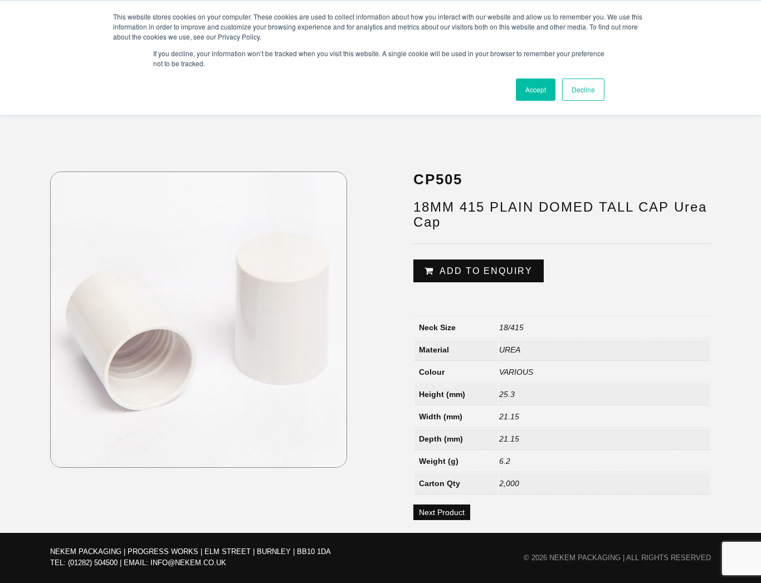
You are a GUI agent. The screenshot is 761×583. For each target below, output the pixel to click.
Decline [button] (583, 89)
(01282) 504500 (93, 562)
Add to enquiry (486, 271)
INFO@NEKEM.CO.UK (188, 562)
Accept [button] (535, 89)
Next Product (442, 512)
